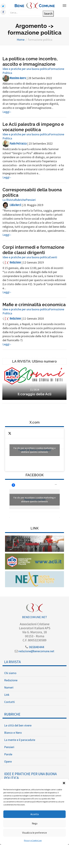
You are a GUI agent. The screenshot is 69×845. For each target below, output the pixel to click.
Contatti (9, 702)
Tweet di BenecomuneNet (35, 450)
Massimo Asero (17, 78)
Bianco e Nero (13, 733)
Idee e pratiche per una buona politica (26, 69)
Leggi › (7, 112)
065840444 (36, 647)
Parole (8, 754)
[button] (64, 783)
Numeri (8, 687)
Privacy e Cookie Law (33, 840)
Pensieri (31, 200)
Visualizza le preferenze (34, 832)
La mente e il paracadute (19, 740)
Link (6, 695)
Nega (34, 823)
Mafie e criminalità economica (34, 304)
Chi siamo (10, 673)
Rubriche (20, 200)
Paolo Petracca (18, 143)
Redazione (15, 262)
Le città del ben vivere (17, 725)
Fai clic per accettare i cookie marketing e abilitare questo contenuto (35, 450)
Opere (8, 761)
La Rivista (9, 200)
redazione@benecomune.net (36, 651)
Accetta (34, 814)
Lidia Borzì (15, 205)
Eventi (53, 257)
